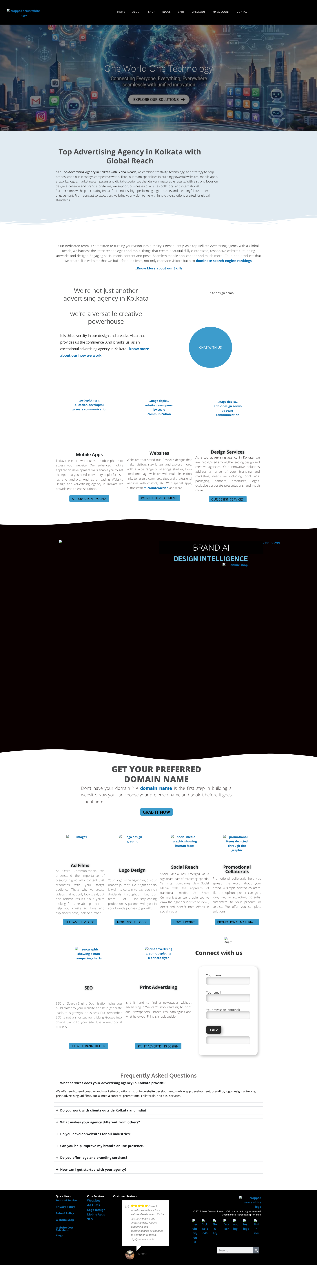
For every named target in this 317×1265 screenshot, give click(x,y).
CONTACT (243, 11)
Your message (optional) (223, 1010)
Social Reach (184, 867)
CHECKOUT (198, 11)
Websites (159, 453)
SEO (89, 988)
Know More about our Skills (160, 268)
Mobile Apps (89, 454)
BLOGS (166, 11)
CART (181, 11)
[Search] (256, 1250)
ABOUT (136, 11)
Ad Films (80, 865)
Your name (213, 975)
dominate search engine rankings (224, 260)
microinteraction (156, 488)
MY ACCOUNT (221, 11)
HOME (121, 11)
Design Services (228, 452)
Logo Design (132, 870)
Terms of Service (66, 1200)
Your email (213, 992)
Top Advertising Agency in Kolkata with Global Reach (130, 156)
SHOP (151, 11)
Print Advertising (158, 987)
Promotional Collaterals (237, 869)
